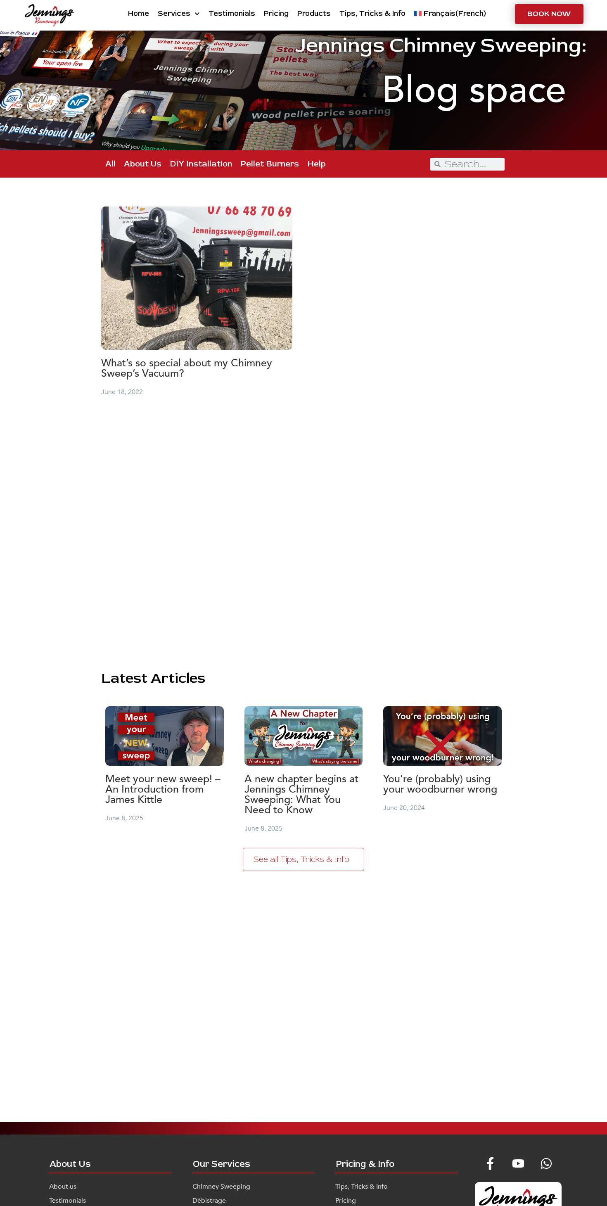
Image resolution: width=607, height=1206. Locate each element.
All (110, 164)
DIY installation (201, 164)
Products (314, 13)
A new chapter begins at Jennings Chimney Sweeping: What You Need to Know (301, 794)
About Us (142, 164)
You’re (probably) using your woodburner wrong (440, 784)
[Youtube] (518, 1163)
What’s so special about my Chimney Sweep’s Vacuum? (186, 368)
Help (316, 164)
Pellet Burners (269, 164)
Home (138, 13)
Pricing (276, 13)
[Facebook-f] (490, 1163)
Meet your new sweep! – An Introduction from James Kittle (163, 789)
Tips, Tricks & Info (372, 13)
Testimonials (232, 13)
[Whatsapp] (546, 1163)
